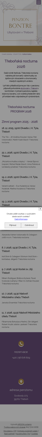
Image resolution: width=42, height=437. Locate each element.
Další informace (21, 219)
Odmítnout (29, 225)
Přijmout (12, 225)
